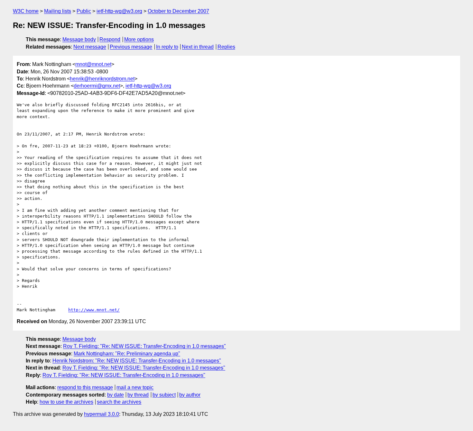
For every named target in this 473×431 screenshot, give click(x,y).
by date (115, 395)
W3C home (26, 11)
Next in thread (198, 47)
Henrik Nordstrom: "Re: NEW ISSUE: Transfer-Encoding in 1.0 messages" (136, 360)
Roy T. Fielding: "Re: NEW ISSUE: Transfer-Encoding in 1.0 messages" (144, 346)
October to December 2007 (178, 11)
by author (189, 395)
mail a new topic (134, 387)
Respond (109, 39)
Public (84, 11)
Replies (226, 47)
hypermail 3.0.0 (101, 414)
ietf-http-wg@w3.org (119, 11)
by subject (164, 395)
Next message (89, 47)
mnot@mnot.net (93, 64)
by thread (138, 395)
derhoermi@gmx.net (97, 86)
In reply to (167, 47)
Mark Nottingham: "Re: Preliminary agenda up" (127, 353)
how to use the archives (66, 402)
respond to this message (85, 387)
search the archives (119, 402)
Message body (79, 39)
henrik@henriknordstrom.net (102, 78)
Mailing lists (57, 11)
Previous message (131, 47)
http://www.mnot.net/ (94, 309)
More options (139, 39)
